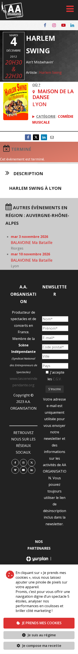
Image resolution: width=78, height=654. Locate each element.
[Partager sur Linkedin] (44, 137)
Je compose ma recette (41, 645)
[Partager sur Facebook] (28, 137)
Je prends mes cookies (42, 623)
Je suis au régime (42, 635)
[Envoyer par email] (52, 137)
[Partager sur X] (36, 137)
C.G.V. (57, 379)
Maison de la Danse (53, 94)
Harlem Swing (50, 72)
